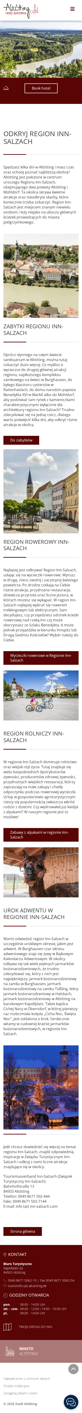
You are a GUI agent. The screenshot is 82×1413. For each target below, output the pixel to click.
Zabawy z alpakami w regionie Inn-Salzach (39, 835)
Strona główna (22, 1231)
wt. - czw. (10, 1309)
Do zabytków (21, 440)
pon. (6, 1304)
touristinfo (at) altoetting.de (27, 1286)
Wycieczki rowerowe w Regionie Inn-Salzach (41, 658)
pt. (5, 1313)
